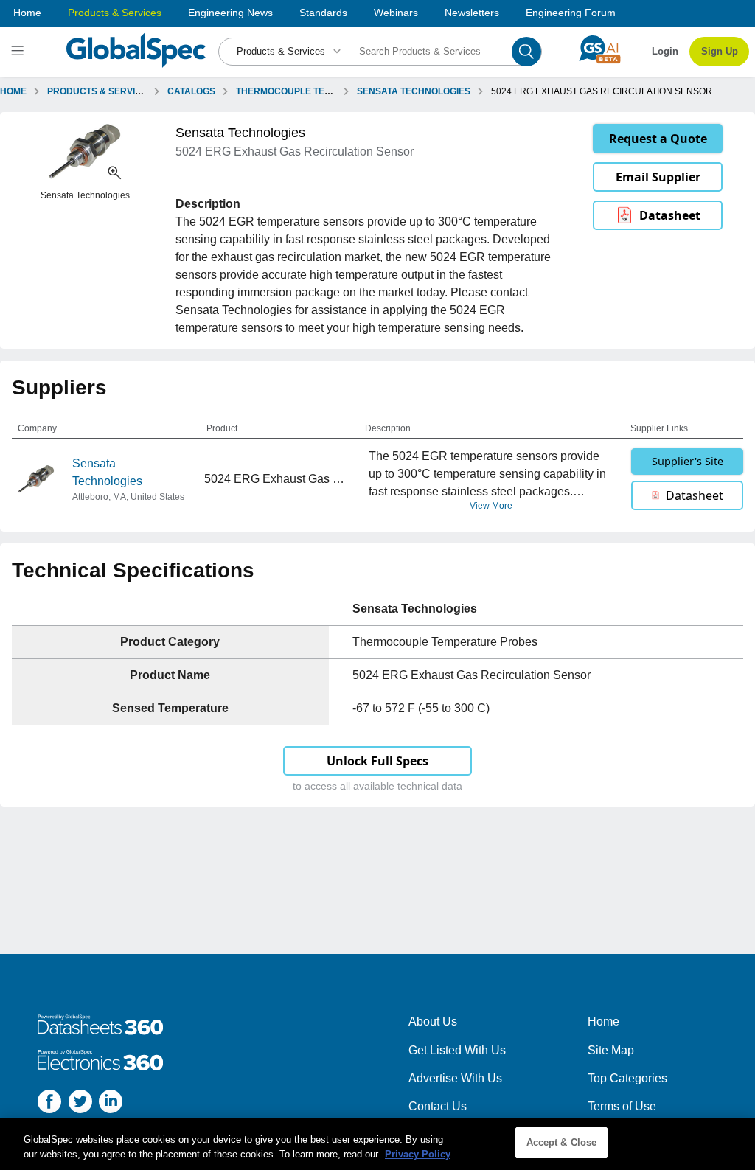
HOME (13, 91)
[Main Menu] (19, 52)
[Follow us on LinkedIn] (110, 1104)
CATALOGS (191, 91)
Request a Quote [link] (658, 138)
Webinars (396, 12)
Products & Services (114, 12)
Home (27, 12)
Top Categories (627, 1078)
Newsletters (472, 12)
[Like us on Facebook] (49, 1104)
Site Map (611, 1050)
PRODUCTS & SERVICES (100, 91)
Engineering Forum (571, 12)
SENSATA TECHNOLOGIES (413, 91)
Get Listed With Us (457, 1050)
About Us (432, 1021)
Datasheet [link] (669, 215)
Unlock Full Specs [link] (377, 761)
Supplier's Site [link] (687, 461)
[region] (377, 1144)
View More (491, 506)
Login (665, 51)
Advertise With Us (455, 1078)
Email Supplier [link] (658, 177)
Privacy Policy (417, 1154)
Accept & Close (561, 1142)
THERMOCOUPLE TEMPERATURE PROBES (328, 91)
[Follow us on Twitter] (80, 1104)
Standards (323, 12)
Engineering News (230, 12)
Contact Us (437, 1106)
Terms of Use (622, 1106)
